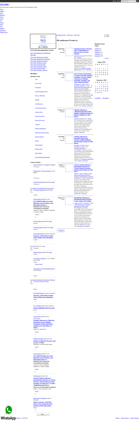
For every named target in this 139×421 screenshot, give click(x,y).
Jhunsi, (90, 118)
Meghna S (52, 280)
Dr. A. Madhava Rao (38, 305)
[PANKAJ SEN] (32, 150)
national (84, 105)
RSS (31, 415)
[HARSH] (32, 100)
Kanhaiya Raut (39, 112)
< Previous (61, 230)
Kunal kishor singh (40, 120)
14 (97, 88)
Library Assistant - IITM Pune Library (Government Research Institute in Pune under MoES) (42, 403)
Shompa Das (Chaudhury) (40, 398)
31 (97, 76)
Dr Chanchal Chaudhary (39, 258)
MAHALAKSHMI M (40, 128)
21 (105, 72)
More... (43, 414)
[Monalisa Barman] (32, 138)
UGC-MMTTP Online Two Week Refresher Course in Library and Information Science (43, 203)
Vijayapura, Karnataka (79, 148)
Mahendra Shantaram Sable (42, 132)
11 (105, 86)
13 (95, 88)
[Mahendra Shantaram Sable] (32, 133)
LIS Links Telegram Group (38, 63)
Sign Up (114, 1)
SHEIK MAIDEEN (38, 338)
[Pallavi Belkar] (32, 154)
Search (137, 1)
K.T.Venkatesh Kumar (40, 108)
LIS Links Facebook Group (38, 66)
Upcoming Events (61, 35)
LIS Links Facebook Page (38, 64)
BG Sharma (38, 87)
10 (103, 86)
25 (105, 90)
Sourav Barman (37, 164)
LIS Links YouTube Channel (38, 70)
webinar (97, 48)
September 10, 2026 (79, 55)
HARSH (37, 99)
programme (97, 56)
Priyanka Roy (36, 171)
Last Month (98, 98)
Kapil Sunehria (37, 199)
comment (46, 164)
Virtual (79, 57)
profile (53, 182)
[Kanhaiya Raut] (32, 113)
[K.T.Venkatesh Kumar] (32, 109)
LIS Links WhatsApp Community (40, 59)
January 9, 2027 (88, 173)
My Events (76, 35)
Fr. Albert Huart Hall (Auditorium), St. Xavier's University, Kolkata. (83, 87)
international (77, 193)
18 (105, 88)
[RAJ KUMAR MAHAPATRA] (32, 158)
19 (107, 88)
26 (107, 90)
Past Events (70, 35)
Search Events (72, 44)
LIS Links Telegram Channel (38, 61)
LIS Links (4, 4)
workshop (97, 54)
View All (107, 58)
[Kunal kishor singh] (32, 121)
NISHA (37, 141)
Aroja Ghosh (38, 83)
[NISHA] (32, 142)
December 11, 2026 (79, 146)
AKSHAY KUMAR (38, 182)
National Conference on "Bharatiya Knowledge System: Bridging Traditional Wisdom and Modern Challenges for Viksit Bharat (83, 113)
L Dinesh (37, 124)
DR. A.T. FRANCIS (40, 95)
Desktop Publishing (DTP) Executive (44, 308)
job (44, 246)
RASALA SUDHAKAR (39, 188)
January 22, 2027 (78, 203)
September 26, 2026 (79, 85)
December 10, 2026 (79, 145)
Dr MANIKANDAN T (39, 233)
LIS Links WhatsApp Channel (39, 57)
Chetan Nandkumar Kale (41, 91)
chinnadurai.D (37, 268)
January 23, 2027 (89, 203)
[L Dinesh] (32, 125)
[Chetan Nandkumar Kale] (32, 92)
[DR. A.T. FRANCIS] (32, 96)
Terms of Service (134, 418)
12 (107, 86)
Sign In (118, 1)
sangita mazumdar (38, 227)
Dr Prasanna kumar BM (87, 159)
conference (89, 69)
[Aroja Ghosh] (32, 84)
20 (95, 90)
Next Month (105, 98)
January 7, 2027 (78, 173)
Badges (117, 418)
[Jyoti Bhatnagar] (32, 105)
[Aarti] (32, 80)
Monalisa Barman (39, 136)
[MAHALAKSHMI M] (32, 129)
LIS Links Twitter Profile (37, 68)
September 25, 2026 (79, 84)
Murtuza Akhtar (37, 252)
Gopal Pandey (37, 316)
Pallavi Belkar (38, 153)
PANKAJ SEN (38, 149)
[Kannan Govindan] (32, 117)
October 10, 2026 (78, 118)
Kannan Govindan (39, 116)
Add (107, 35)
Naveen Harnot (39, 145)
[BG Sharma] (32, 88)
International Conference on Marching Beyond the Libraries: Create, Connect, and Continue (83, 199)
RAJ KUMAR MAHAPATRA (42, 157)
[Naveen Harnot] (32, 146)
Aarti (36, 79)
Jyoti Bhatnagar (39, 104)
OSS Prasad (36, 376)
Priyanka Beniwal (37, 280)
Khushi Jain (46, 280)
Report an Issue (125, 418)
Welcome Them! (39, 264)
